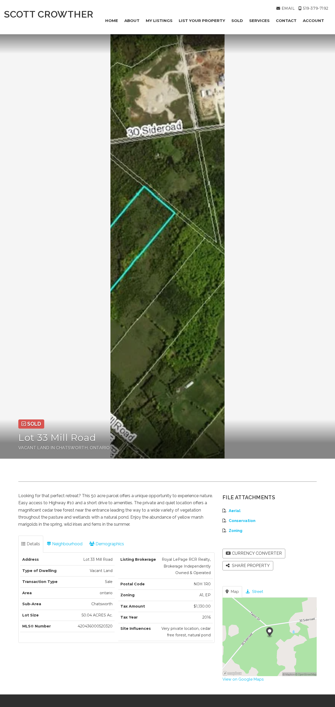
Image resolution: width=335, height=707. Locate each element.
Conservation (242, 520)
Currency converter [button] (257, 553)
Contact (286, 20)
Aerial (235, 510)
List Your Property (202, 20)
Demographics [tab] (109, 543)
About (131, 20)
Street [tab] (257, 591)
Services (259, 20)
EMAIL (287, 8)
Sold (237, 20)
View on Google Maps (243, 679)
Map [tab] (234, 591)
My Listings (159, 20)
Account (313, 20)
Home (111, 20)
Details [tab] (33, 543)
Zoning (235, 530)
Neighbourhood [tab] (66, 543)
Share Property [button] (250, 565)
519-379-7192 (315, 8)
